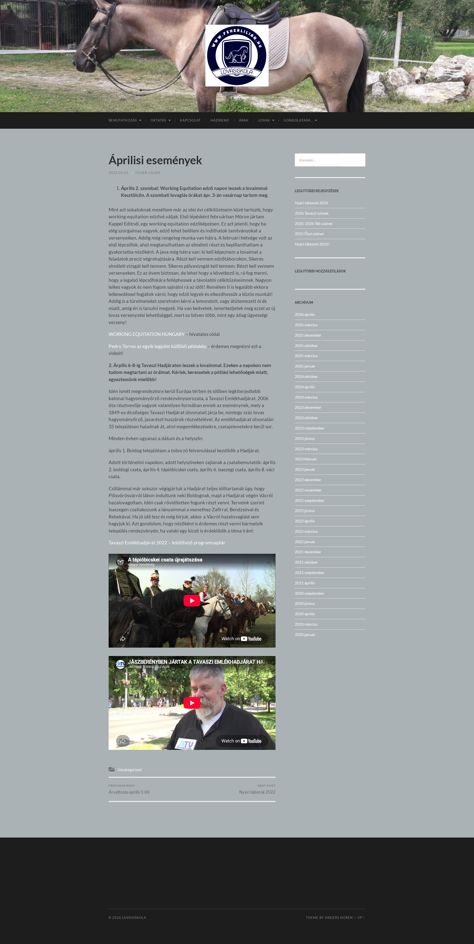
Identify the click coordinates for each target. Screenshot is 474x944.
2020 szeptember (309, 593)
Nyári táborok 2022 (257, 789)
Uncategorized (129, 769)
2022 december (308, 479)
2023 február (306, 458)
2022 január (305, 541)
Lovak (264, 120)
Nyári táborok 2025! (312, 244)
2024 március (306, 397)
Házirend (220, 120)
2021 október (306, 562)
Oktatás (158, 120)
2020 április (305, 613)
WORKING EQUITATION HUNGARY (147, 334)
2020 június (305, 603)
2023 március (306, 448)
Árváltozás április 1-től (129, 789)
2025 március (306, 355)
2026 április (305, 314)
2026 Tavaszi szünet (312, 213)
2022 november (308, 490)
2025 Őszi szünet (309, 233)
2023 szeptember (309, 428)
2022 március (306, 531)
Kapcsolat (190, 120)
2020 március (306, 624)
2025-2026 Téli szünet (314, 223)
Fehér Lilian (147, 172)
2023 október (306, 417)
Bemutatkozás (123, 120)
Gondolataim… (298, 120)
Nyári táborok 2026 (311, 202)
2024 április (305, 386)
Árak (244, 120)
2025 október (306, 345)
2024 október (306, 376)
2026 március (306, 324)
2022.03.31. (119, 172)
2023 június (305, 438)
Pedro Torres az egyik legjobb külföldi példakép (157, 346)
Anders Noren (339, 918)
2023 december (308, 407)
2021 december (308, 551)
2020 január (305, 634)
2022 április (305, 520)
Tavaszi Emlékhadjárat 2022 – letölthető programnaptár (167, 542)
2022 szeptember (309, 500)
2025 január (305, 366)
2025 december (308, 335)
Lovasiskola (134, 918)
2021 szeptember (309, 572)
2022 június (305, 510)
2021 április (305, 582)
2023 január (305, 469)
